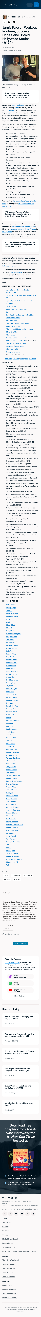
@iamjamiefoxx (18, 105)
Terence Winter (12, 853)
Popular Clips (7, 1285)
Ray (7, 312)
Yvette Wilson (11, 787)
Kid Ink (8, 848)
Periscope (8, 359)
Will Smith (10, 865)
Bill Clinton (10, 744)
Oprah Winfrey (12, 816)
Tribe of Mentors (8, 1277)
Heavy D (9, 793)
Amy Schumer (11, 755)
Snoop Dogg (11, 608)
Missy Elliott (11, 625)
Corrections (6, 1231)
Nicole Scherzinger (13, 842)
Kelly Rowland (11, 637)
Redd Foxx (10, 715)
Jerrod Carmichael (13, 775)
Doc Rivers (10, 703)
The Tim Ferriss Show (14, 50)
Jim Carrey (10, 735)
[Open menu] (36, 4)
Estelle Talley (11, 654)
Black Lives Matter (13, 326)
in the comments (8, 266)
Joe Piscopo (11, 741)
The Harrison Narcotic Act (16, 343)
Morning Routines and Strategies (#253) (19, 1104)
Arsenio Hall (10, 746)
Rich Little (10, 692)
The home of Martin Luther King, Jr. (19, 329)
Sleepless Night (12, 349)
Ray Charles (10, 657)
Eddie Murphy (11, 729)
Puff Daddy (10, 605)
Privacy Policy (7, 1243)
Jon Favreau (31, 229)
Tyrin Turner (10, 839)
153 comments (9, 47)
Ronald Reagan (12, 700)
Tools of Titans (7, 1272)
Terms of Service (8, 1247)
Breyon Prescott (12, 616)
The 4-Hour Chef (8, 1268)
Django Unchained (13, 352)
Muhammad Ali (12, 862)
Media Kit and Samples (10, 1239)
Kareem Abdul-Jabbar (14, 825)
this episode (7, 232)
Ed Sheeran (10, 642)
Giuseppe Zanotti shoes (15, 346)
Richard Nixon (11, 697)
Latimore (9, 723)
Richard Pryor (11, 689)
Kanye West (10, 631)
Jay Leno (9, 686)
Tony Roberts (11, 767)
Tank (8, 845)
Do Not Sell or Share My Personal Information (19, 1251)
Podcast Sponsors (9, 1289)
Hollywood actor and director (23, 226)
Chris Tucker (11, 738)
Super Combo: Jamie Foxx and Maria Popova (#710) (18, 1087)
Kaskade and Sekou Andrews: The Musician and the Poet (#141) (19, 1035)
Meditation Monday (9, 1298)
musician (12, 110)
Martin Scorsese (12, 856)
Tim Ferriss (6, 1222)
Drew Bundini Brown (14, 859)
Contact (5, 1227)
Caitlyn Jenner (11, 798)
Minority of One (12, 332)
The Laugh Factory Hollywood (17, 323)
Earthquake (10, 764)
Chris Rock (10, 732)
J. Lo (8, 619)
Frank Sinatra (11, 663)
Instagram (24, 359)
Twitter (16, 359)
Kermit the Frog (12, 706)
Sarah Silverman (12, 752)
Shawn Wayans (12, 796)
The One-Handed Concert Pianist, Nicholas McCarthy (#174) (20, 1052)
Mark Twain (10, 668)
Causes (5, 1235)
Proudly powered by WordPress (12, 1209)
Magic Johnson (12, 822)
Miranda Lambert (12, 645)
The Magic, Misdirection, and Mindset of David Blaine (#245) (18, 1070)
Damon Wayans (12, 784)
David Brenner (11, 674)
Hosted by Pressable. (31, 1209)
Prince (8, 718)
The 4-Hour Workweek (10, 1260)
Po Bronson (10, 833)
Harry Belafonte (12, 830)
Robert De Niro (11, 778)
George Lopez (11, 749)
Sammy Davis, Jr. (12, 709)
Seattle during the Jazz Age (16, 309)
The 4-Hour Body (8, 1264)
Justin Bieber (11, 801)
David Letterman (12, 680)
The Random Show (9, 1293)
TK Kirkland (10, 761)
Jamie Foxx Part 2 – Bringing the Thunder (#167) (19, 1018)
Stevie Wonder (12, 648)
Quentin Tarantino (13, 810)
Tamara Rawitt (11, 790)
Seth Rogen (10, 772)
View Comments (20, 943)
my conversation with (18, 229)
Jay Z (8, 622)
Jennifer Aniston (12, 807)
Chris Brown (11, 804)
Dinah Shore (11, 666)
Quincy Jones (11, 660)
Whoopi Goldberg (13, 758)
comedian (12, 113)
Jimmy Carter (11, 694)
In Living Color (11, 320)
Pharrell (9, 628)
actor (16, 108)
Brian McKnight (12, 613)
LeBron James (11, 712)
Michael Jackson (12, 720)
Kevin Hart (10, 726)
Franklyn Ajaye (11, 683)
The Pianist (10, 335)
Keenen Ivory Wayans (14, 781)
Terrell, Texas (11, 306)
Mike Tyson (10, 851)
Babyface (9, 651)
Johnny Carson (12, 671)
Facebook (32, 359)
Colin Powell (11, 836)
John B (9, 611)
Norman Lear (11, 819)
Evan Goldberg (11, 770)
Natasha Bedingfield (13, 634)
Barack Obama (12, 813)
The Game (10, 639)
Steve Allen (10, 677)
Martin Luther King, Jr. (14, 827)
